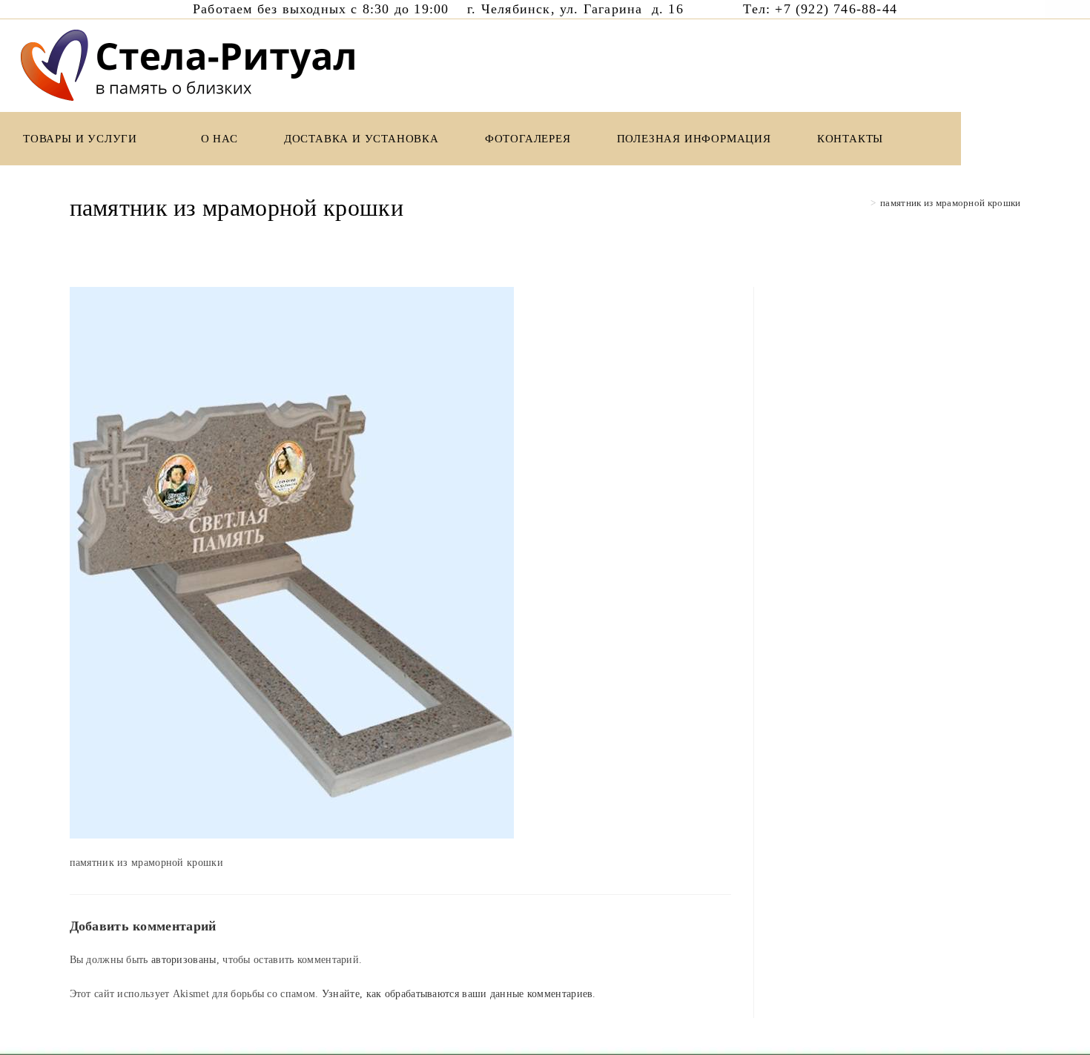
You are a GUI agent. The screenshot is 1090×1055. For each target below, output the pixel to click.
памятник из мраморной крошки (950, 202)
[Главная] (861, 202)
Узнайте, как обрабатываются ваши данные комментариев (457, 993)
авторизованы (184, 959)
